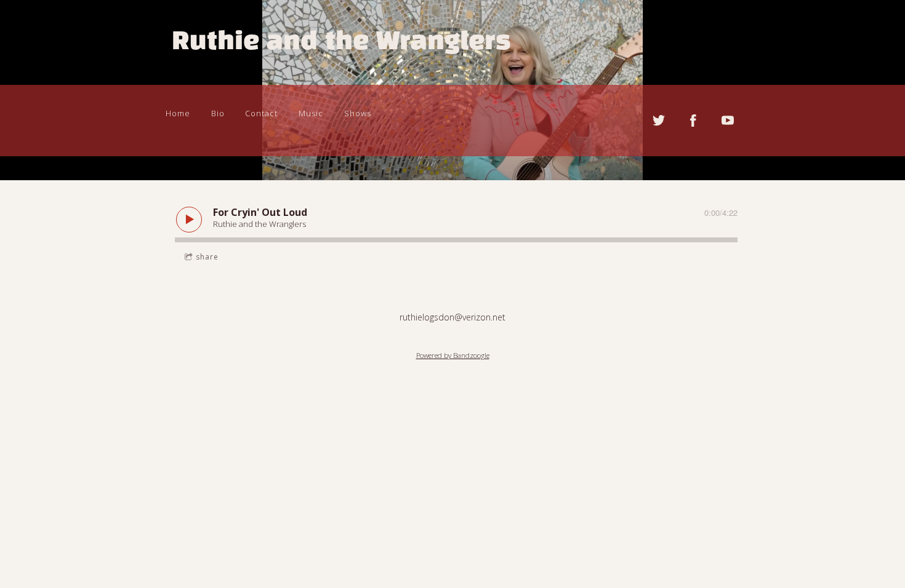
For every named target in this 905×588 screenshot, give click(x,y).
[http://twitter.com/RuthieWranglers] (659, 120)
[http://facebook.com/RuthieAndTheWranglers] (693, 120)
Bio (218, 113)
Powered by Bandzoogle (452, 355)
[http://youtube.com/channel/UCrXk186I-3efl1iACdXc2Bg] (728, 120)
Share (207, 257)
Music (311, 113)
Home (178, 113)
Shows (357, 113)
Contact (261, 113)
